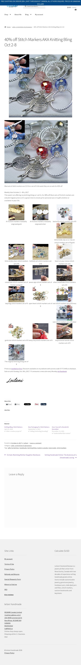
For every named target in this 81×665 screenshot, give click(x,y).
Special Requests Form (12, 579)
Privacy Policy (9, 569)
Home (9, 27)
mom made (52, 448)
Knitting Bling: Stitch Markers (13, 427)
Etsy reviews (9, 595)
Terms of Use (9, 564)
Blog (27, 14)
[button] (16, 215)
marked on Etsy (16, 369)
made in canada (42, 448)
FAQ (5, 589)
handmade (23, 448)
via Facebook (62, 371)
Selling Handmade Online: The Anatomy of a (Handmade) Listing (61, 456)
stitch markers (61, 448)
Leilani (26, 443)
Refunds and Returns (11, 574)
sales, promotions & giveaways (22, 27)
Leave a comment (35, 443)
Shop (6, 14)
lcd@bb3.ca (8, 629)
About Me (18, 14)
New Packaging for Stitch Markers (38, 427)
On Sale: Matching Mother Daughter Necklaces (23, 455)
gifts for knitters (13, 448)
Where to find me (10, 584)
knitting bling (31, 448)
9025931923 (8, 626)
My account (39, 14)
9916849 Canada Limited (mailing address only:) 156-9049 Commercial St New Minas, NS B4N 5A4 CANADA (13, 617)
